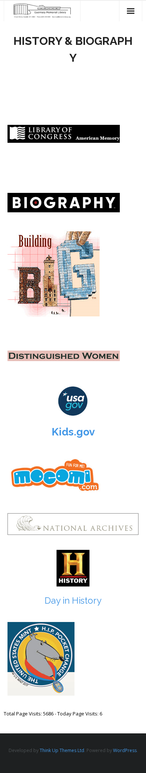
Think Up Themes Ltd (62, 750)
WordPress (125, 750)
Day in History (73, 600)
